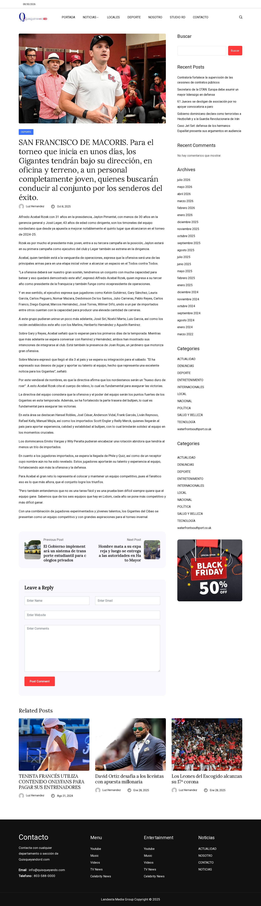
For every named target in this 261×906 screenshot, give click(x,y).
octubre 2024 (186, 306)
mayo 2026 (184, 187)
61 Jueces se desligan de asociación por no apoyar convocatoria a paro (206, 104)
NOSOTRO (155, 17)
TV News (96, 869)
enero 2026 (185, 215)
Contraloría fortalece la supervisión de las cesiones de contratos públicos (205, 80)
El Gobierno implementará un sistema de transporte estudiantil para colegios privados (65, 553)
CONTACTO (200, 17)
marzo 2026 (185, 201)
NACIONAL (184, 401)
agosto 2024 (185, 320)
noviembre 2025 (188, 229)
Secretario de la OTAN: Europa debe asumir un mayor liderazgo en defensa (207, 92)
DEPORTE (134, 17)
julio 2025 (183, 257)
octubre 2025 (186, 236)
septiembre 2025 (188, 243)
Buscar (184, 36)
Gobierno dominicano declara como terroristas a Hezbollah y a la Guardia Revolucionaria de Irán (209, 116)
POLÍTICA (184, 408)
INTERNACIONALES (190, 387)
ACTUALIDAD (186, 359)
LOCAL (181, 394)
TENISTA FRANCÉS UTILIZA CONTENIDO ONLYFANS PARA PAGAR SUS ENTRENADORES (51, 782)
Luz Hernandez (35, 206)
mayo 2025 (184, 271)
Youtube (95, 849)
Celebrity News (100, 876)
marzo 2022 (185, 334)
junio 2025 (184, 264)
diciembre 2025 (187, 222)
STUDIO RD (177, 17)
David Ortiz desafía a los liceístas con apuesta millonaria (129, 779)
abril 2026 (184, 194)
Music (94, 855)
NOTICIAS (89, 17)
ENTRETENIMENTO (190, 380)
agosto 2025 (185, 250)
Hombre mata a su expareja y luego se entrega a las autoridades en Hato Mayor (120, 553)
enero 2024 (185, 327)
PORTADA (68, 17)
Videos (95, 862)
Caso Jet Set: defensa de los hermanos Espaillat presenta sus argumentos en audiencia (209, 128)
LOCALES (113, 17)
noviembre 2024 (188, 299)
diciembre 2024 (187, 292)
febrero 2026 (186, 208)
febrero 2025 (186, 278)
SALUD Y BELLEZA (190, 415)
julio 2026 (183, 180)
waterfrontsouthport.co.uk (194, 429)
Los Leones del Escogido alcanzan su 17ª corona (207, 779)
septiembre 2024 (188, 313)
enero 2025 (185, 285)
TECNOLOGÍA (186, 422)
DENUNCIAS (185, 366)
